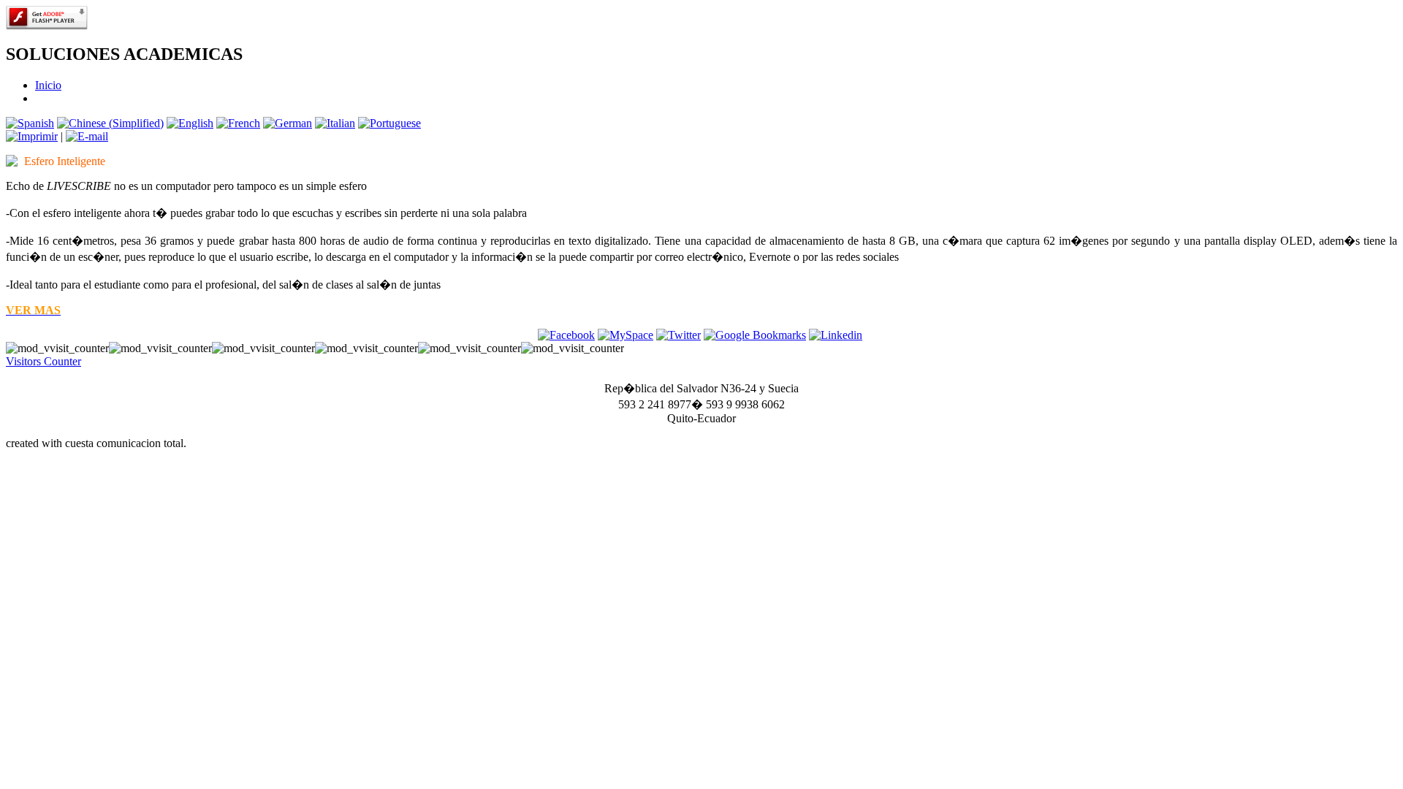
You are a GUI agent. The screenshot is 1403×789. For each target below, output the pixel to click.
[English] (190, 123)
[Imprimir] (32, 136)
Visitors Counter (43, 361)
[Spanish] (30, 123)
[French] (238, 123)
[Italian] (335, 123)
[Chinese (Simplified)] (110, 123)
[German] (287, 123)
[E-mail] (87, 136)
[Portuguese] (389, 123)
